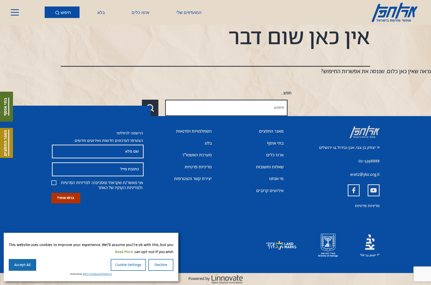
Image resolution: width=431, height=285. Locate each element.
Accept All (22, 265)
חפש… (286, 93)
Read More (124, 252)
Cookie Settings (128, 265)
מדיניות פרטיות (367, 206)
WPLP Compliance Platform (97, 274)
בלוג (101, 12)
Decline (161, 265)
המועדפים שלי (189, 12)
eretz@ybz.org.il (365, 175)
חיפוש (66, 12)
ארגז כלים (140, 12)
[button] (15, 12)
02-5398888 (369, 161)
